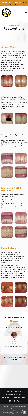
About (9, 391)
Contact (5, 397)
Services (17, 391)
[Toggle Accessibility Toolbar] (24, 412)
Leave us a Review (12, 328)
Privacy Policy (20, 397)
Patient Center (11, 394)
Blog (21, 394)
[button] (3, 342)
